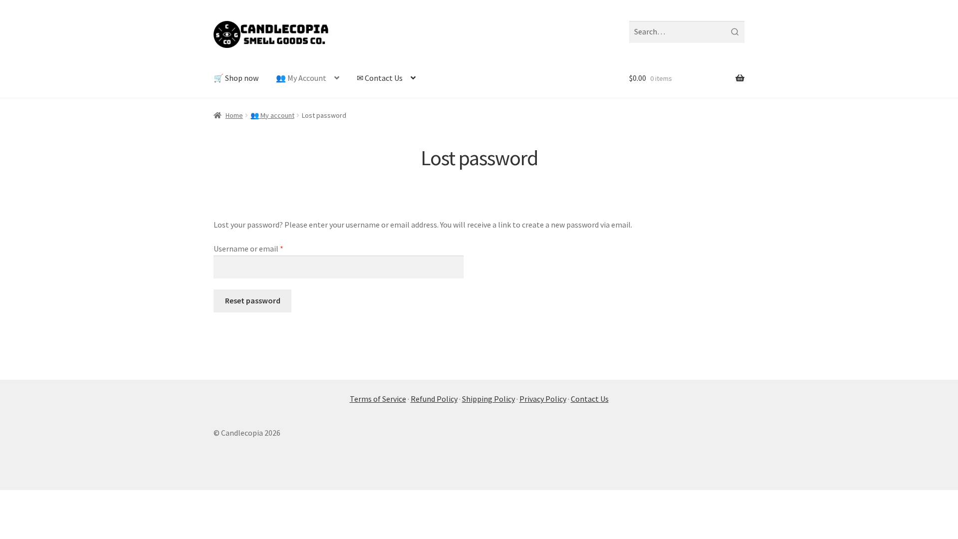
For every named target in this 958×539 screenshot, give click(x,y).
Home (234, 115)
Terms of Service (378, 399)
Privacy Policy (542, 399)
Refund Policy (434, 399)
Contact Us (590, 399)
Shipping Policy (488, 399)
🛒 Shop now (236, 78)
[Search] (734, 32)
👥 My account (272, 115)
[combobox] (686, 32)
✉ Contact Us (380, 78)
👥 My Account (301, 78)
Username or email (263, 248)
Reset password (252, 300)
